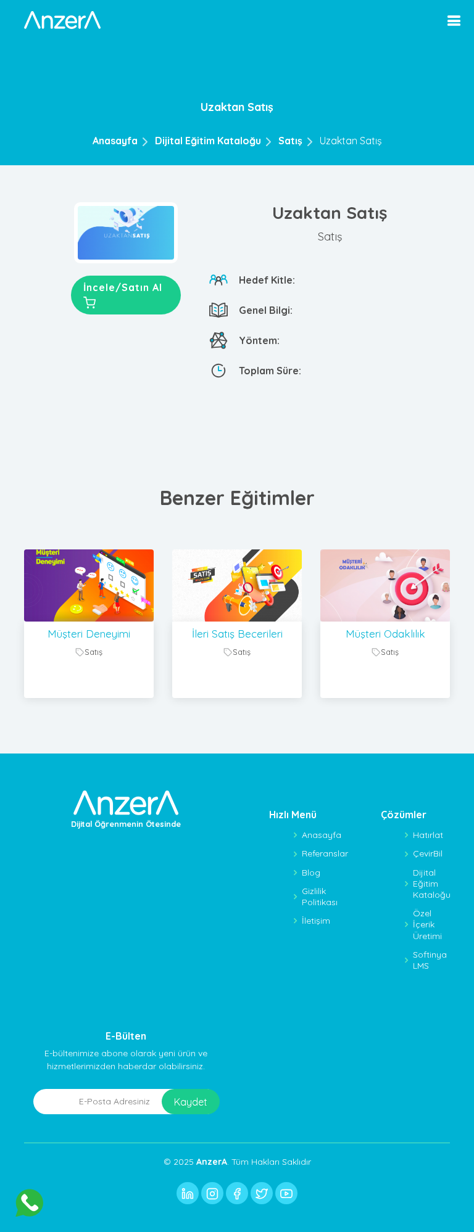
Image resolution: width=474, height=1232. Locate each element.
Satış (290, 140)
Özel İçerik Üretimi (427, 924)
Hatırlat (428, 834)
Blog (311, 872)
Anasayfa (115, 140)
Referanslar (325, 853)
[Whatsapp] (29, 1203)
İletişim (316, 920)
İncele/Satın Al (122, 287)
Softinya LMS (430, 960)
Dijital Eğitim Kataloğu (208, 140)
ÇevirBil (428, 853)
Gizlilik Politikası (320, 896)
